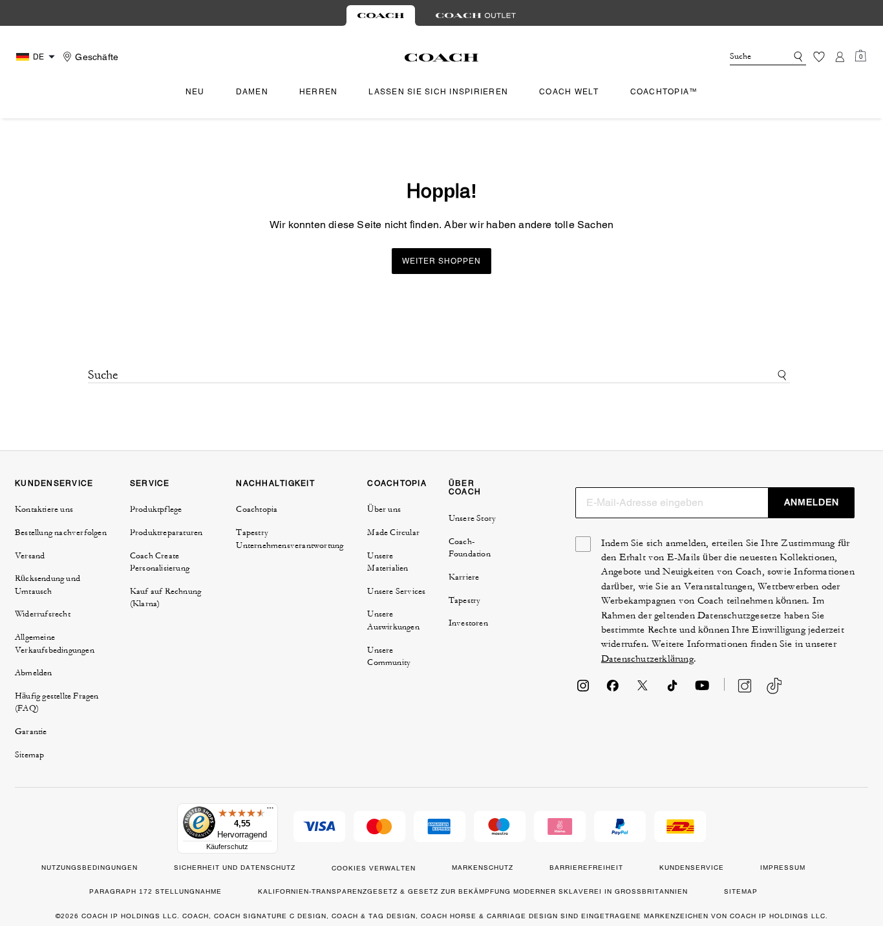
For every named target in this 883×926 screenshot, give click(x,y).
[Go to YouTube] (702, 689)
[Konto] (839, 57)
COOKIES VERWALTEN (374, 868)
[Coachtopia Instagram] (738, 685)
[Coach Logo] (442, 57)
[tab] (380, 15)
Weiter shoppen (441, 261)
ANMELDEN (811, 502)
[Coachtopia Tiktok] (774, 686)
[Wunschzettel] (819, 57)
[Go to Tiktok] (672, 689)
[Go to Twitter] (642, 689)
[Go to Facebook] (613, 689)
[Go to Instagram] (583, 689)
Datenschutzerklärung (647, 659)
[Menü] (270, 811)
